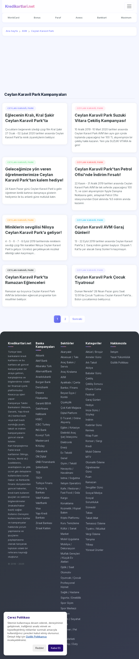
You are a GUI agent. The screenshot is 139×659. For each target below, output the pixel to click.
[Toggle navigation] (129, 6)
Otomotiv (66, 572)
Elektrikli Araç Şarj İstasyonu (69, 434)
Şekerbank (42, 467)
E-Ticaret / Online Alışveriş (71, 420)
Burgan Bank (43, 382)
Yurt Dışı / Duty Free (69, 646)
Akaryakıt (66, 351)
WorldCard (13, 17)
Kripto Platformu (70, 517)
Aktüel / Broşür (94, 351)
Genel (64, 458)
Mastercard (42, 440)
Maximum (126, 17)
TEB (38, 472)
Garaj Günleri (93, 399)
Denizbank (42, 387)
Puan (88, 476)
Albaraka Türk (44, 366)
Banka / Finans (69, 387)
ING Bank (41, 430)
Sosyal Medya (94, 492)
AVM (63, 377)
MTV (88, 456)
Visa (38, 508)
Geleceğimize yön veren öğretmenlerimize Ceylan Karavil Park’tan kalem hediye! (34, 174)
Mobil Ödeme (93, 451)
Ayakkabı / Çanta (70, 382)
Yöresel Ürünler (94, 550)
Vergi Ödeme (93, 534)
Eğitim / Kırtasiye (70, 427)
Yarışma (90, 539)
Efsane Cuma (93, 389)
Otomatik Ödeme (95, 462)
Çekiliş (89, 378)
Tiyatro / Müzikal (95, 528)
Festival (90, 394)
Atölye (89, 367)
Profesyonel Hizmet (68, 585)
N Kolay (40, 445)
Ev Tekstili (66, 452)
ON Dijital (41, 456)
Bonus (37, 17)
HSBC (39, 419)
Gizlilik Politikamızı (36, 636)
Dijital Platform (69, 413)
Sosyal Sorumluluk (92, 500)
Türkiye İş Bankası (41, 490)
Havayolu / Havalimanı (67, 470)
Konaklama (67, 503)
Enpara (40, 392)
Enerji (64, 447)
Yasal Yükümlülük (120, 357)
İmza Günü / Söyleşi (93, 412)
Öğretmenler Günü (93, 469)
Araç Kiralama (69, 371)
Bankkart (102, 17)
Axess (79, 17)
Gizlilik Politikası (119, 362)
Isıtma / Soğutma (70, 478)
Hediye (90, 405)
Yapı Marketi (68, 638)
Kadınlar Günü (94, 425)
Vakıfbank (41, 503)
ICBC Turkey (43, 424)
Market (65, 533)
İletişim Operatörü (71, 483)
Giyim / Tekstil (69, 463)
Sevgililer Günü (94, 487)
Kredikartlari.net (19, 6)
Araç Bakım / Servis (68, 364)
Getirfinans (42, 408)
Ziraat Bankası (44, 523)
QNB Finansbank (45, 462)
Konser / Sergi (94, 441)
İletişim (114, 351)
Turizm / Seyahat (70, 619)
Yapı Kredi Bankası (41, 515)
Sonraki (77, 319)
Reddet (39, 648)
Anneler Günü (93, 357)
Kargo (64, 498)
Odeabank (41, 451)
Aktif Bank (41, 360)
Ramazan (91, 482)
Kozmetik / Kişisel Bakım (71, 510)
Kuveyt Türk (43, 435)
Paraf (58, 17)
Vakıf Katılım (42, 497)
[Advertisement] (69, 64)
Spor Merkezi (68, 608)
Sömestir (91, 507)
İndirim (89, 419)
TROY (39, 477)
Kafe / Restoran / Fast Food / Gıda (70, 490)
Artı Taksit (91, 362)
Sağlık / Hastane (70, 592)
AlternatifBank (44, 371)
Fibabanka (42, 398)
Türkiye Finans (44, 483)
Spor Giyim (67, 603)
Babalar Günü (93, 373)
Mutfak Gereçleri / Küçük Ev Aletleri (70, 557)
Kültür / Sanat (68, 528)
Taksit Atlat (92, 518)
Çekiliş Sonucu (94, 383)
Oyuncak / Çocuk (71, 577)
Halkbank (41, 414)
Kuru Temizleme (70, 523)
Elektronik (66, 442)
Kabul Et (55, 648)
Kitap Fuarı (92, 435)
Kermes (90, 430)
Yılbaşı (89, 544)
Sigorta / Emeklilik (71, 597)
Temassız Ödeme (95, 523)
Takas (89, 512)
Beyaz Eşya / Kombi (68, 395)
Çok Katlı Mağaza (71, 407)
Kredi (89, 446)
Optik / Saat (67, 567)
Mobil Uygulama (70, 539)
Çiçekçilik (66, 402)
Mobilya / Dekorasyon (68, 546)
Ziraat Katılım (43, 528)
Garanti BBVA (43, 403)
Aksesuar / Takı (69, 357)
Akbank (40, 355)
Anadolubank (43, 376)
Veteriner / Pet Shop (69, 631)
